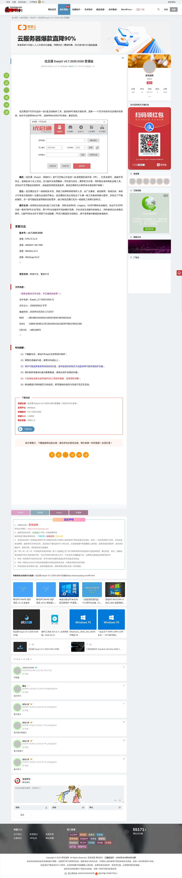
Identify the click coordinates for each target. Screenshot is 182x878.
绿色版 (100, 842)
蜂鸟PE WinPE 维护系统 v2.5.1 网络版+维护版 (23, 602)
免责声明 (50, 834)
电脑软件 (76, 9)
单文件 (83, 842)
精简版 (83, 834)
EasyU (59, 512)
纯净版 (108, 842)
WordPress (126, 9)
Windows (74, 842)
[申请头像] (122, 780)
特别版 (91, 842)
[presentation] (109, 586)
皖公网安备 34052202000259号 (81, 873)
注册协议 (18, 838)
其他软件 (84, 838)
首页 (16, 18)
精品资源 (100, 9)
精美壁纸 (171, 2)
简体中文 (82, 847)
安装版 (100, 834)
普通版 (78, 512)
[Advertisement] (69, 89)
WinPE (33, 18)
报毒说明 (50, 536)
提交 (22, 815)
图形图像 (74, 838)
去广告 (73, 847)
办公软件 (74, 834)
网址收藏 (50, 838)
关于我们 (18, 834)
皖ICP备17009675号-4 (107, 873)
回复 (27, 674)
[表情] (120, 800)
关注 (149, 83)
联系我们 (34, 834)
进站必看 (59, 536)
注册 (14, 2)
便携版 (93, 838)
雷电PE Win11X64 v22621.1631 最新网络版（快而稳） (92, 602)
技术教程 (113, 9)
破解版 (102, 838)
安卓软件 (89, 9)
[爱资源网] (13, 9)
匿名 (24, 686)
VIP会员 (33, 838)
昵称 (17, 807)
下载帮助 (41, 536)
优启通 (40, 512)
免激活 (91, 834)
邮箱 (54, 807)
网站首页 (52, 9)
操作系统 (64, 8)
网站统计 (99, 857)
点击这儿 (36, 532)
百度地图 (91, 857)
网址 (91, 807)
